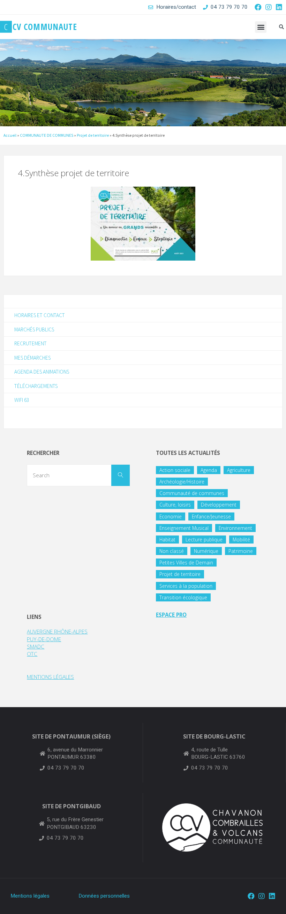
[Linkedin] (279, 7)
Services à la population (185, 586)
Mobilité (241, 539)
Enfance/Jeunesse (211, 516)
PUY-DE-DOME (44, 639)
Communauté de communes (191, 493)
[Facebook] (258, 7)
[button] (260, 27)
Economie (170, 516)
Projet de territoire (93, 135)
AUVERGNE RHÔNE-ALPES (57, 631)
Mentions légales (30, 896)
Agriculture (238, 470)
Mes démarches (32, 357)
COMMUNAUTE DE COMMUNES (46, 135)
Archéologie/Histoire (181, 481)
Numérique (206, 551)
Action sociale (174, 470)
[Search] (120, 475)
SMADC (35, 646)
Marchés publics (34, 329)
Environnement (235, 528)
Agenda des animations (41, 371)
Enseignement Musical (184, 528)
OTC (32, 653)
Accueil (9, 135)
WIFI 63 (21, 400)
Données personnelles (104, 896)
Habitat (167, 539)
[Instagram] (268, 7)
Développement (218, 504)
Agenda (209, 470)
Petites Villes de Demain (186, 562)
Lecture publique (204, 539)
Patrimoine (240, 551)
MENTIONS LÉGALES (50, 676)
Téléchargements (36, 386)
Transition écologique (183, 597)
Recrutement (30, 343)
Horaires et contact (39, 315)
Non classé (171, 551)
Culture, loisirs (175, 504)
